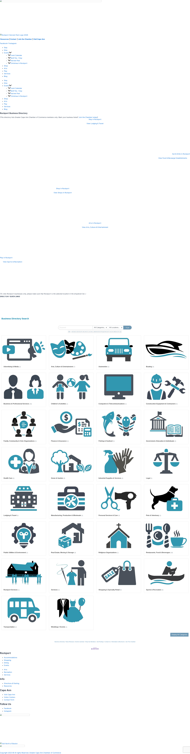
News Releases (70, 641)
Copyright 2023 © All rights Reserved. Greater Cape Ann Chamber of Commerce (30, 753)
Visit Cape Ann (39, 39)
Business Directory (60, 641)
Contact (13, 39)
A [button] (72, 331)
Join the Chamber (25, 39)
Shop (6, 66)
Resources (4, 39)
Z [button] (120, 331)
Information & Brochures (118, 641)
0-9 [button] (69, 331)
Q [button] (103, 331)
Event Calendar (16, 55)
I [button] (87, 331)
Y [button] (118, 331)
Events (6, 53)
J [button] (89, 331)
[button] (10, 53)
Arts (5, 68)
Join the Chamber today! (88, 117)
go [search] (128, 327)
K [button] (91, 331)
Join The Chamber (130, 641)
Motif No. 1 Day (16, 58)
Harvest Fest (15, 61)
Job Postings (100, 641)
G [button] (83, 331)
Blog (5, 76)
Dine (5, 50)
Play (5, 71)
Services (7, 74)
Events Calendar (79, 641)
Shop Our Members (90, 641)
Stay (5, 48)
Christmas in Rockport (18, 63)
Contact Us (108, 641)
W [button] (114, 331)
